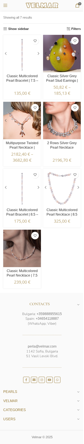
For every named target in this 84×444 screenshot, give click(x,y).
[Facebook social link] (26, 380)
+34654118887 (47, 318)
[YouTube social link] (49, 380)
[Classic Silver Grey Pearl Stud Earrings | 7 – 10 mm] (62, 53)
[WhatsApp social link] (57, 380)
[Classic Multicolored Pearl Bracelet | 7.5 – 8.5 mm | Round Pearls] (22, 53)
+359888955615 (49, 314)
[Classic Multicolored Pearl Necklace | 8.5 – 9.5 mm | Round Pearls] (62, 187)
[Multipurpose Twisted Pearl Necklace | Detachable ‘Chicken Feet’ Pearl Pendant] (22, 120)
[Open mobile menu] (5, 5)
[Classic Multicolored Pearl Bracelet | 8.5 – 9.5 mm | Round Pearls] (22, 187)
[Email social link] (34, 380)
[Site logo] (42, 5)
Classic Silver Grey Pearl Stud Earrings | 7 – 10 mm (62, 80)
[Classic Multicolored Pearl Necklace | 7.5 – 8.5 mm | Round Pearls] (22, 248)
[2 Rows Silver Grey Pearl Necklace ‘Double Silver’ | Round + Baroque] (62, 120)
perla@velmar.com (42, 346)
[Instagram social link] (42, 380)
